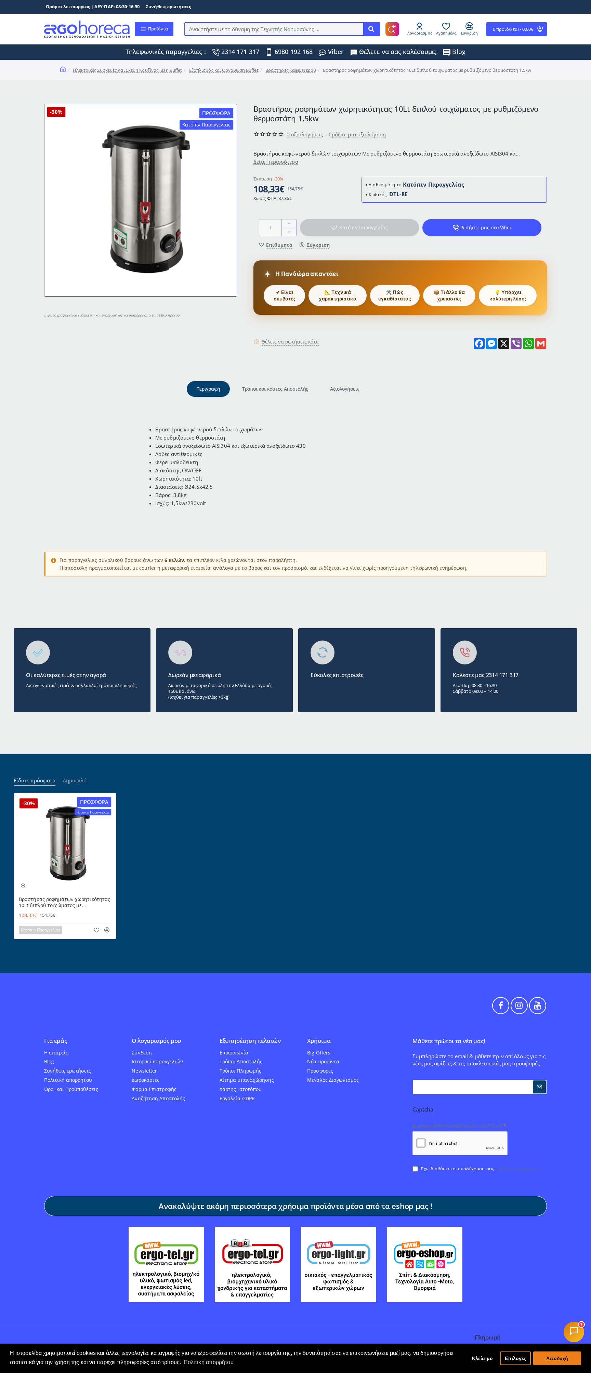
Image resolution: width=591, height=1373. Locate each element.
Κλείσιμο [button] (482, 1358)
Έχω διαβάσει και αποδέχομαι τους (480, 1169)
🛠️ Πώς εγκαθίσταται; (394, 295)
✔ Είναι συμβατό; (284, 295)
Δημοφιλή (75, 780)
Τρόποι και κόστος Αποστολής (275, 389)
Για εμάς (55, 1041)
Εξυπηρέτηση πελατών (250, 1041)
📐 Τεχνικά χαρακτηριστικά (337, 295)
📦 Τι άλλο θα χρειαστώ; (449, 295)
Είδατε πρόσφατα (34, 780)
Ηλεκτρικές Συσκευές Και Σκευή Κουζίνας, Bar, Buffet (127, 70)
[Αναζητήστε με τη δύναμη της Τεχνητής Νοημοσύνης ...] (371, 29)
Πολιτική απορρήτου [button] (209, 1362)
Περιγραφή (208, 389)
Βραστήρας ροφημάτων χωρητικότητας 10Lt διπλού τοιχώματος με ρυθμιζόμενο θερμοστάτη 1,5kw (64, 902)
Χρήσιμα (319, 1041)
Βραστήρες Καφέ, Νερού (290, 70)
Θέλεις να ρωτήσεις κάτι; (290, 342)
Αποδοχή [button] (557, 1358)
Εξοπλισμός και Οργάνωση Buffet (224, 70)
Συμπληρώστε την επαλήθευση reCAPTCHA (457, 1126)
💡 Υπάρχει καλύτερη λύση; (507, 295)
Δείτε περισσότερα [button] (275, 161)
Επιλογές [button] (515, 1358)
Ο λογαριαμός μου (156, 1041)
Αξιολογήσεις (344, 389)
